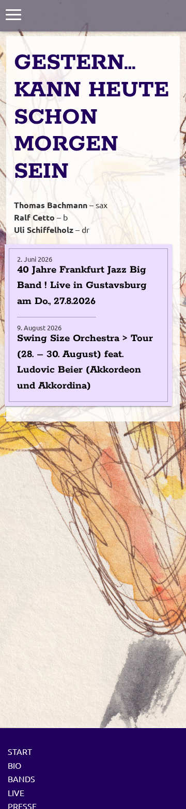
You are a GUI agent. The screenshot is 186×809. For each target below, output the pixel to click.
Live (16, 792)
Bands (21, 778)
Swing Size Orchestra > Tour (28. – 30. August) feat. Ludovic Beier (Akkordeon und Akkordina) (85, 362)
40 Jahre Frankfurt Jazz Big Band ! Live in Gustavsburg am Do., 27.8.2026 (82, 286)
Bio (14, 765)
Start (20, 751)
